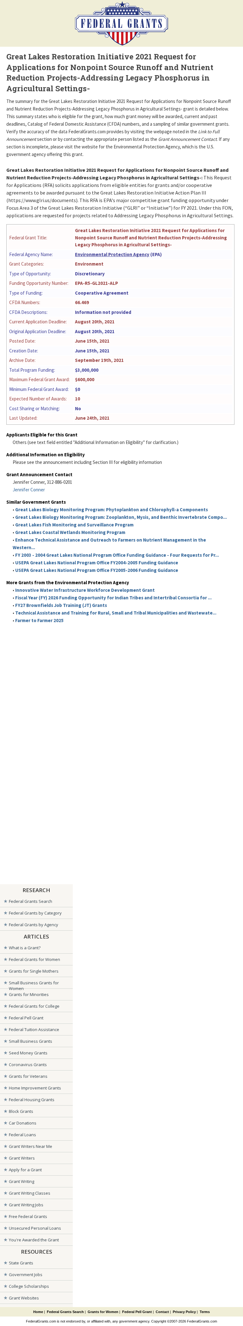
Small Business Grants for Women (34, 984)
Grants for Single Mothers (34, 971)
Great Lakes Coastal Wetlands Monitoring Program (70, 532)
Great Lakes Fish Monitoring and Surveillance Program (74, 525)
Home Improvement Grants (35, 1088)
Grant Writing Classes (29, 1193)
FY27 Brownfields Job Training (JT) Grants (61, 605)
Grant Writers (22, 1158)
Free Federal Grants (28, 1216)
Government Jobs (25, 1274)
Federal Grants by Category (35, 913)
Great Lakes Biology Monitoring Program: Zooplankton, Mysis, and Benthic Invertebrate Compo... (121, 517)
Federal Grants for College (34, 1006)
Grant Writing (21, 1181)
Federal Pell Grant (26, 1018)
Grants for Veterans (28, 1076)
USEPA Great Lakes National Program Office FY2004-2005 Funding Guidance (96, 563)
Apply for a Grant (25, 1170)
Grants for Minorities (29, 994)
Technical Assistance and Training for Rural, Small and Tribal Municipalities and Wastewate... (115, 613)
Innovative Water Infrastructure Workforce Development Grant (85, 590)
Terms (205, 1312)
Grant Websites (24, 1298)
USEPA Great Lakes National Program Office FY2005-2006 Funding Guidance (96, 570)
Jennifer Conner (29, 490)
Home (38, 1312)
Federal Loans (22, 1134)
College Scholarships (29, 1286)
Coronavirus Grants (28, 1064)
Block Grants (21, 1111)
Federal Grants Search (30, 901)
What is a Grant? (24, 948)
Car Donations (22, 1123)
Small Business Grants (30, 1041)
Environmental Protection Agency (112, 254)
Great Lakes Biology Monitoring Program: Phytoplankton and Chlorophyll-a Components (111, 510)
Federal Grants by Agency (33, 924)
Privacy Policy (184, 1312)
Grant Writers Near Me (30, 1146)
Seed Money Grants (28, 1053)
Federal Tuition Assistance (34, 1029)
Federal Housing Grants (31, 1099)
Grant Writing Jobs (26, 1205)
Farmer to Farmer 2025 (39, 620)
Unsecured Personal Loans (35, 1228)
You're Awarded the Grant (34, 1240)
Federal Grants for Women (34, 959)
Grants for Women (103, 1312)
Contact (162, 1312)
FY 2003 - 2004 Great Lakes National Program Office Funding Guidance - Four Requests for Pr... (117, 555)
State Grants (21, 1263)
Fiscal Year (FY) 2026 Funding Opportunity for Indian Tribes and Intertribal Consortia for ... (113, 598)
